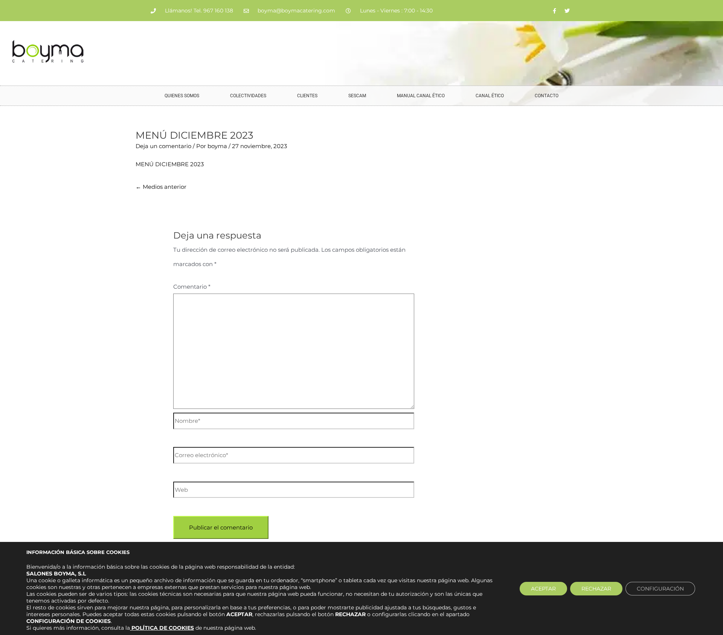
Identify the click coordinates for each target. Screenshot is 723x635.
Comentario (191, 286)
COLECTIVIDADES (248, 95)
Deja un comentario (163, 146)
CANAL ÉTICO (490, 95)
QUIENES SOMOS (182, 95)
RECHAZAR (596, 588)
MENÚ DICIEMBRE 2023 (170, 164)
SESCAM (357, 95)
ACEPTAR (543, 588)
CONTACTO (546, 95)
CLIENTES (307, 95)
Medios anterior (161, 186)
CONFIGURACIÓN (660, 588)
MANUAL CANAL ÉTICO (421, 95)
